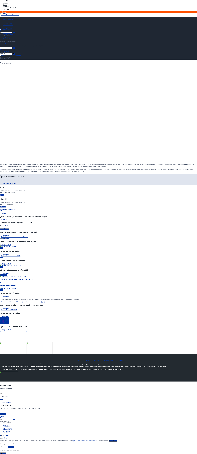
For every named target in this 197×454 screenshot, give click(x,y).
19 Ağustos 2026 (6, 316)
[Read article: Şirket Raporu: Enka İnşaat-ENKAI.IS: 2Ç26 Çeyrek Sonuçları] (98, 302)
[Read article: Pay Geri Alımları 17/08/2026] (98, 288)
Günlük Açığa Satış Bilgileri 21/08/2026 (14, 270)
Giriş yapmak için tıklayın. (8, 183)
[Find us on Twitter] (1, 1)
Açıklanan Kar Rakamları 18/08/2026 (13, 327)
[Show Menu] (0, 28)
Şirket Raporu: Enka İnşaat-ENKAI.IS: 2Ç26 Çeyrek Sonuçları (21, 305)
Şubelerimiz (6, 6)
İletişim (5, 5)
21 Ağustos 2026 (6, 235)
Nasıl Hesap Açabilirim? (9, 8)
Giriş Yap (4, 12)
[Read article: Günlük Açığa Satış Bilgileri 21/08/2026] (98, 265)
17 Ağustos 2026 (6, 296)
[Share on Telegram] (1, 211)
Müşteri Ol (3, 207)
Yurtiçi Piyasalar (7, 24)
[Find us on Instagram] (5, 1)
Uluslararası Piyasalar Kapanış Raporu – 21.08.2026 (18, 232)
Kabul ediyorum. (113, 440)
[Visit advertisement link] (9, 15)
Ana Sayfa (2, 41)
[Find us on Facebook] (3, 1)
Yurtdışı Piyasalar (8, 28)
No (4, 453)
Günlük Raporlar (8, 19)
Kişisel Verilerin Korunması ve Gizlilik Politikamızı (85, 440)
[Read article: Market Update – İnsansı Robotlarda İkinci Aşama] (98, 237)
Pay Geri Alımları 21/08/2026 (10, 251)
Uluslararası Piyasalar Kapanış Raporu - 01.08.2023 (16, 279)
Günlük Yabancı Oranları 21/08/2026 (13, 261)
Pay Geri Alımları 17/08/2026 (10, 293)
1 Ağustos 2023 (4, 50)
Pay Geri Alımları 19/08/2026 (10, 313)
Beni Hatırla (5, 396)
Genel (1, 248)
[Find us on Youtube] (6, 1)
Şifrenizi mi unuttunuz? (6, 402)
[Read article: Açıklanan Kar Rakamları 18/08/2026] (98, 320)
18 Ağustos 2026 (6, 330)
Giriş (2, 416)
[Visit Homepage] (3, 13)
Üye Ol (2, 195)
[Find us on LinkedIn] (7, 1)
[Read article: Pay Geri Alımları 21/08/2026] (98, 246)
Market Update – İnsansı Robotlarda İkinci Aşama (18, 242)
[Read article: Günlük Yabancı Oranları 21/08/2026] (98, 256)
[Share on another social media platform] (0, 212)
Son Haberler (7, 39)
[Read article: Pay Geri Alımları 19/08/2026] (98, 310)
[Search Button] (14, 48)
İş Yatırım (6, 438)
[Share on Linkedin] (0, 211)
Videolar (5, 37)
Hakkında (5, 3)
